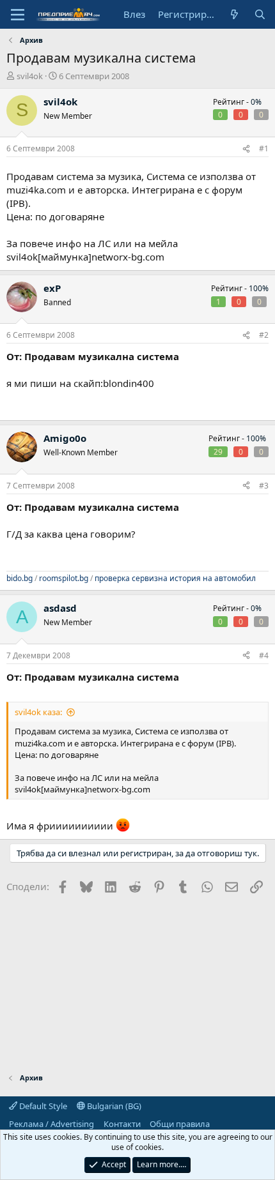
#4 (264, 655)
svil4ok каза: (38, 712)
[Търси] (260, 14)
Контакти (122, 1124)
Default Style (42, 1106)
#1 (264, 148)
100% (259, 288)
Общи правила (180, 1124)
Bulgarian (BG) (113, 1106)
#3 (264, 485)
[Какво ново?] (234, 14)
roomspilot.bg (63, 578)
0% (256, 101)
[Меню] (18, 14)
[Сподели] (246, 149)
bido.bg (19, 578)
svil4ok (30, 76)
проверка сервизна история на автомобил (175, 578)
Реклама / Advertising (51, 1124)
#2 (264, 334)
